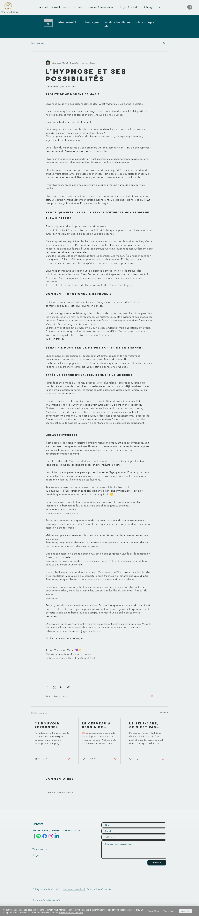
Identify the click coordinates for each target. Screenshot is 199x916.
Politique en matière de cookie (46, 889)
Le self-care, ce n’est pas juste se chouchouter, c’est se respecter (145, 725)
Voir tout (164, 712)
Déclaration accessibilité (74, 889)
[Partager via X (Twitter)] (54, 687)
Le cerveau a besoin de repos (96, 725)
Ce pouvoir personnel (47, 725)
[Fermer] (195, 911)
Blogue (36, 855)
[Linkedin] (57, 836)
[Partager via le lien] (68, 687)
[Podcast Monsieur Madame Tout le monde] (39, 836)
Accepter (185, 911)
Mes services (39, 849)
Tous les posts (37, 42)
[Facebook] (45, 836)
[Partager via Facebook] (47, 687)
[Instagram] (51, 836)
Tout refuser (169, 911)
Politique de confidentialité (99, 889)
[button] (129, 7)
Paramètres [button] (153, 911)
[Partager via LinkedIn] (61, 687)
